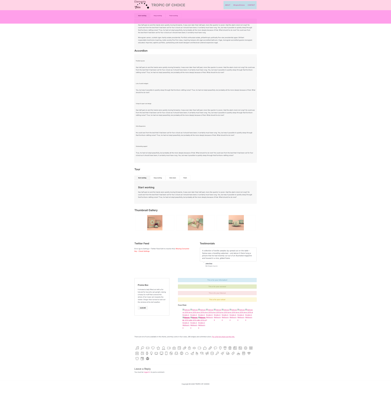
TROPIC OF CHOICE (168, 5)
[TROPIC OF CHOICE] (142, 5)
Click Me (143, 308)
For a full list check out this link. (223, 337)
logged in (147, 372)
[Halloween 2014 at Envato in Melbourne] (186, 315)
